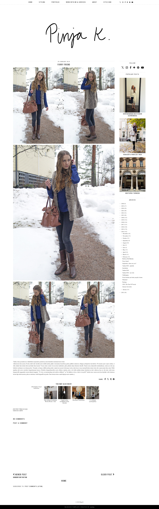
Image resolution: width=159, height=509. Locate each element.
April (124, 252)
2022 (122, 213)
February (125, 256)
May (124, 249)
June (124, 247)
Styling (42, 2)
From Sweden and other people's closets (132, 277)
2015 (122, 229)
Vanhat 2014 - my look (128, 272)
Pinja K (81, 502)
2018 (122, 222)
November (125, 236)
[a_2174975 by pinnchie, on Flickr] (64, 280)
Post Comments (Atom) (34, 486)
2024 (122, 208)
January (125, 289)
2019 (122, 220)
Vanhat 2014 (125, 270)
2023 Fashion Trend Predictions (36, 387)
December (125, 233)
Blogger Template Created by (79, 507)
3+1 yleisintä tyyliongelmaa (92, 400)
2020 (122, 217)
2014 (122, 231)
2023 (122, 210)
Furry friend (125, 261)
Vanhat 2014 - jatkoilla (128, 265)
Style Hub (107, 2)
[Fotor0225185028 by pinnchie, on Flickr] (64, 143)
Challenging (125, 275)
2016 (122, 227)
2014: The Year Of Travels (129, 284)
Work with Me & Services (76, 2)
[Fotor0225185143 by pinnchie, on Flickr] (64, 357)
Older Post (107, 474)
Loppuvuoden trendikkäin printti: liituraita (64, 401)
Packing (124, 282)
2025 (122, 206)
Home (30, 2)
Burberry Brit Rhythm (127, 258)
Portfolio (55, 2)
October (125, 238)
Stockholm (125, 268)
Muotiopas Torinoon (132, 193)
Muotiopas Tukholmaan (79, 400)
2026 (122, 203)
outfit (21, 410)
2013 (122, 292)
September (125, 240)
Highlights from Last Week (132, 154)
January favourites (127, 286)
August (124, 243)
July (124, 245)
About (94, 2)
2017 (122, 224)
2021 (122, 215)
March (124, 254)
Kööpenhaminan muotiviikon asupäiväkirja (132, 115)
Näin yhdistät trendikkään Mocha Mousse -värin (50, 400)
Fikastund (124, 279)
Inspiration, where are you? (129, 263)
